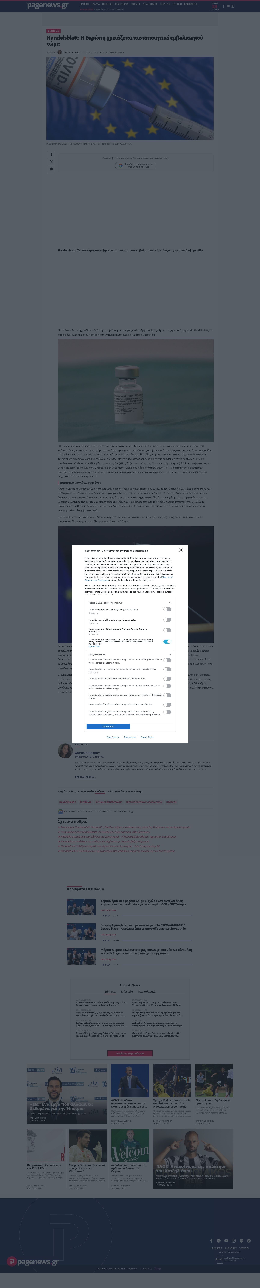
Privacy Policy (147, 737)
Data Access (130, 737)
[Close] (182, 551)
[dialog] (130, 644)
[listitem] (130, 602)
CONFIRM (108, 726)
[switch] (167, 609)
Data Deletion (113, 737)
